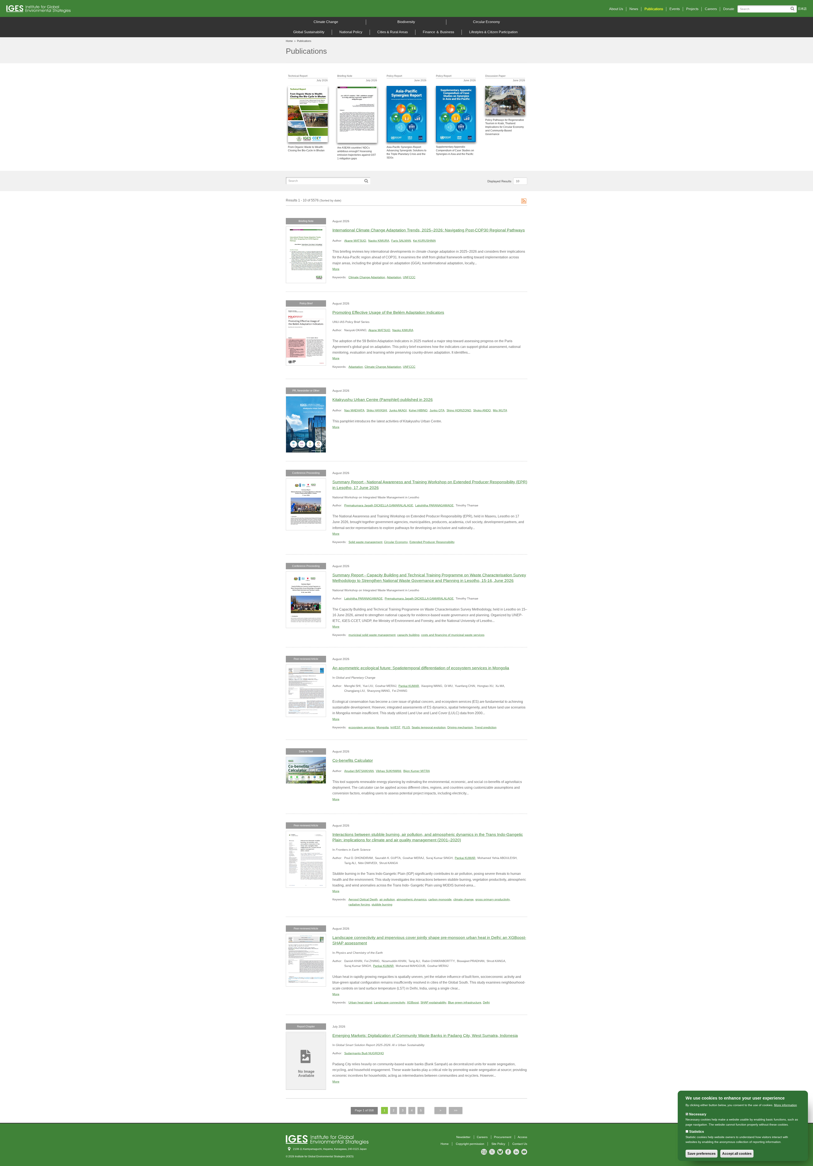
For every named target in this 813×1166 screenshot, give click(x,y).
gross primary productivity (492, 899)
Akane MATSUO (355, 240)
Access (522, 1137)
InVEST (395, 727)
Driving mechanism (460, 727)
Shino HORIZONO (459, 410)
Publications (653, 9)
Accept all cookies (737, 1153)
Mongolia (382, 727)
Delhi (486, 1002)
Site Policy (498, 1143)
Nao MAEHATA (354, 410)
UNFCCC (409, 277)
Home (289, 41)
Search (793, 7)
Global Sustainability (308, 32)
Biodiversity (406, 22)
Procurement (502, 1137)
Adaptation (394, 277)
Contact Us (519, 1143)
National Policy (350, 32)
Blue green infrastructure (464, 1002)
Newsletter (463, 1137)
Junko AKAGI (398, 410)
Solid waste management (365, 542)
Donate (728, 9)
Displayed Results (499, 181)
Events (674, 9)
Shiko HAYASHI (376, 410)
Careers (711, 9)
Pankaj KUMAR (408, 686)
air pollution (387, 899)
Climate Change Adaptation (366, 277)
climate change (463, 899)
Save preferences (701, 1153)
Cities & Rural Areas (392, 32)
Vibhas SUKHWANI (388, 771)
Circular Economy (486, 22)
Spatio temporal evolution (429, 727)
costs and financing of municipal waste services (452, 635)
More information (785, 1105)
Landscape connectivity (389, 1002)
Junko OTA (437, 410)
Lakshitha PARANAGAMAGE (434, 505)
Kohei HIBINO (418, 410)
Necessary (697, 1114)
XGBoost (413, 1002)
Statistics (696, 1131)
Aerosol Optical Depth (363, 899)
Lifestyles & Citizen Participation (493, 32)
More (335, 269)
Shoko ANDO (482, 410)
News (633, 9)
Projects (692, 9)
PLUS (406, 727)
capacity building (408, 635)
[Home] (105, 10)
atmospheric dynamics (412, 899)
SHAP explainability (433, 1002)
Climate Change (326, 22)
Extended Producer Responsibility (432, 542)
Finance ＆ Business (438, 32)
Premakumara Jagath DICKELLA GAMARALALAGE (378, 505)
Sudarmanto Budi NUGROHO (364, 1053)
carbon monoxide (440, 899)
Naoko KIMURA (378, 240)
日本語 (802, 8)
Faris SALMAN (401, 240)
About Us (616, 9)
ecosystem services (361, 727)
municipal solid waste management (371, 635)
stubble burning (382, 904)
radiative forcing (359, 904)
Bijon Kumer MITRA (416, 771)
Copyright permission (470, 1143)
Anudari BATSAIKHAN (359, 771)
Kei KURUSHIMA (424, 240)
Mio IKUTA (500, 410)
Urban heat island (360, 1002)
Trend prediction (485, 727)
